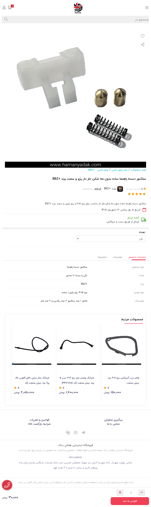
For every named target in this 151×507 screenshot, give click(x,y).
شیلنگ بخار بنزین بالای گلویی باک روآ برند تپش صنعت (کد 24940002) (32, 381)
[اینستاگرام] (75, 433)
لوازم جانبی (102, 170)
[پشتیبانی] (67, 433)
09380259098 (75, 457)
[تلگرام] (83, 433)
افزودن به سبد (130, 501)
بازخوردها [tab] (102, 257)
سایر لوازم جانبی (119, 170)
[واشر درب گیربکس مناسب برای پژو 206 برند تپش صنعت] (121, 345)
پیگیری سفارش (113, 419)
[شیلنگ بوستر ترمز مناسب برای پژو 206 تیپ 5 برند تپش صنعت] (76, 345)
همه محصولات (138, 170)
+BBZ (91, 170)
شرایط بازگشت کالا (39, 423)
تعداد (142, 232)
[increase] (120, 492)
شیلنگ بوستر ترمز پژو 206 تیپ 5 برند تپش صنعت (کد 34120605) (77, 380)
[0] (9, 8)
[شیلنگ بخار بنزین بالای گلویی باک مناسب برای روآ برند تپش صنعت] (31, 345)
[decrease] (141, 492)
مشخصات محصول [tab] (137, 257)
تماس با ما (113, 423)
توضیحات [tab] (117, 257)
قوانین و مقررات (39, 419)
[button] (12, 363)
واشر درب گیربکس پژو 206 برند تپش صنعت (123, 380)
